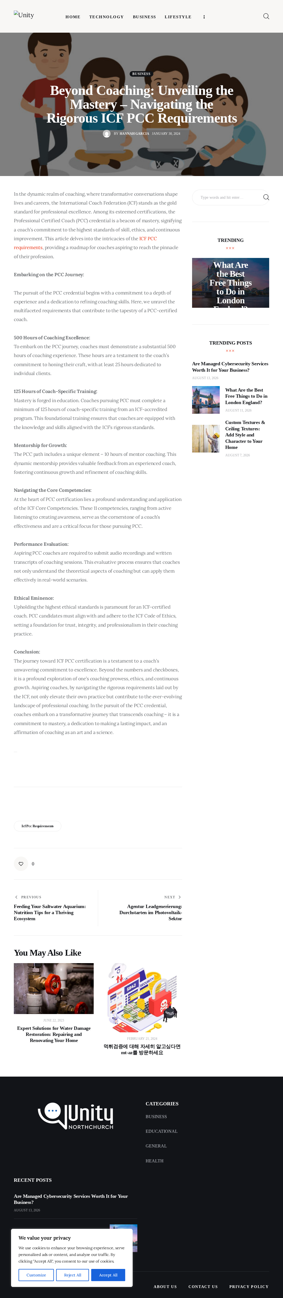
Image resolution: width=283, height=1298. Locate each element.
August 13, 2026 (205, 378)
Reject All (72, 1275)
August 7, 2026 (237, 455)
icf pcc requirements (38, 826)
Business (141, 74)
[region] (72, 1258)
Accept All (108, 1275)
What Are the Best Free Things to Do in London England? (230, 287)
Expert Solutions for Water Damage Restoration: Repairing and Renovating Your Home (54, 1034)
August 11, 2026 (238, 410)
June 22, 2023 (53, 1020)
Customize (36, 1275)
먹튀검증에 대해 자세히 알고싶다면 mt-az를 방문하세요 (142, 1049)
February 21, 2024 (142, 1039)
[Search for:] (230, 197)
